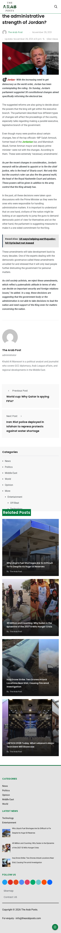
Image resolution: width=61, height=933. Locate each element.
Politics (9, 467)
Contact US (10, 897)
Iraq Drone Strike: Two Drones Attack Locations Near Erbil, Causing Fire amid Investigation (28, 683)
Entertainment (15, 496)
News (8, 461)
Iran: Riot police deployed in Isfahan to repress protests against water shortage (25, 426)
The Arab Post (11, 350)
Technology (16, 508)
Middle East (11, 473)
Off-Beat (14, 502)
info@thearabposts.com (28, 918)
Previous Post (20, 390)
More (7, 491)
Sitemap (8, 891)
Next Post (11, 416)
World (8, 479)
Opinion (9, 485)
